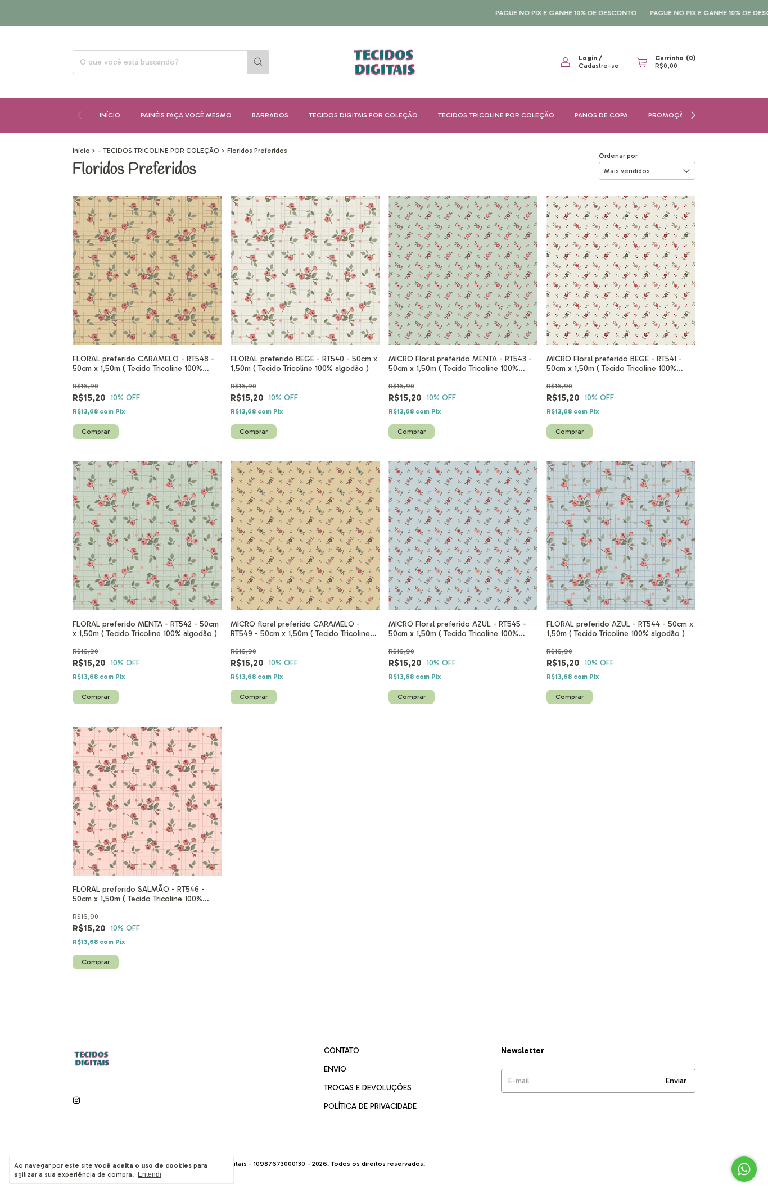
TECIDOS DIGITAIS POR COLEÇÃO (363, 115)
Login (588, 58)
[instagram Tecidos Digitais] (76, 1100)
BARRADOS (270, 115)
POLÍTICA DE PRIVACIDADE (370, 1106)
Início (110, 115)
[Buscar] (258, 62)
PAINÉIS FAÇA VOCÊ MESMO (186, 115)
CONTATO (341, 1050)
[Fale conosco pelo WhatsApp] (744, 1169)
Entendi (149, 1174)
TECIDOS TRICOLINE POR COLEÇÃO (496, 115)
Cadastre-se (599, 66)
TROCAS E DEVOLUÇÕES (368, 1087)
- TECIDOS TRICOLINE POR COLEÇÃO (158, 151)
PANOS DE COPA (601, 115)
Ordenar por (618, 156)
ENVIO (335, 1069)
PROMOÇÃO (668, 115)
